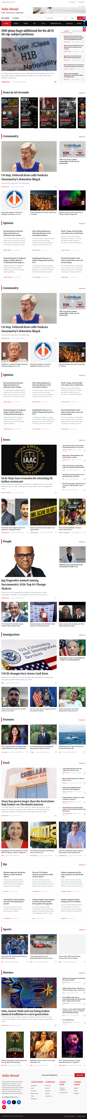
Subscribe (81, 18)
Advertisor (48, 1096)
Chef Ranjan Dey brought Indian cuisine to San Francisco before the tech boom (74, 809)
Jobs (32, 1096)
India (26, 23)
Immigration (56, 23)
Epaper (76, 1088)
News (16, 23)
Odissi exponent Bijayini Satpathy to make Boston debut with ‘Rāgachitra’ (73, 75)
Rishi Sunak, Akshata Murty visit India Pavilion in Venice (72, 456)
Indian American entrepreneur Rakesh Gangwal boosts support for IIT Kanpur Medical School (74, 37)
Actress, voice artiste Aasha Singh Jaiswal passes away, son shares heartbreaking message (73, 1010)
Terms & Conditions (69, 1116)
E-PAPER (6, 18)
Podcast (76, 1093)
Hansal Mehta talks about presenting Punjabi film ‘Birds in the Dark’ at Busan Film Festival (73, 999)
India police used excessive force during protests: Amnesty (73, 475)
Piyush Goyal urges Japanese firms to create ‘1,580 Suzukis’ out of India (73, 485)
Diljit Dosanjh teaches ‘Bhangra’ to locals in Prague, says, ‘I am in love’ (73, 989)
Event (32, 1088)
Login (72, 18)
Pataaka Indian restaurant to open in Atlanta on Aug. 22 (73, 798)
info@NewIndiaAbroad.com (11, 1097)
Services (73, 2)
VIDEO (17, 18)
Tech (43, 23)
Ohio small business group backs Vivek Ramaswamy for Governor (74, 65)
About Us (48, 1085)
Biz (34, 23)
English (82, 2)
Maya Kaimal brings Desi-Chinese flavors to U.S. (73, 779)
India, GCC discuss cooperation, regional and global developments (73, 466)
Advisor (47, 1093)
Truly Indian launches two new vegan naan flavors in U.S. (72, 769)
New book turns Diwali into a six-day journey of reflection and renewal (74, 47)
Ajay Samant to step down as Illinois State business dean (73, 56)
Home (6, 23)
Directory (33, 1091)
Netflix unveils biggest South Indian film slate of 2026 (73, 979)
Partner (47, 1088)
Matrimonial (34, 1093)
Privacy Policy (64, 1092)
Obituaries (34, 1099)
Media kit (47, 1091)
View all (81, 93)
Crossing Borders (68, 1020)
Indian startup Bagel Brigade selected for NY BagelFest (71, 788)
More (79, 23)
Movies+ (69, 23)
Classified (34, 1085)
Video (75, 1090)
